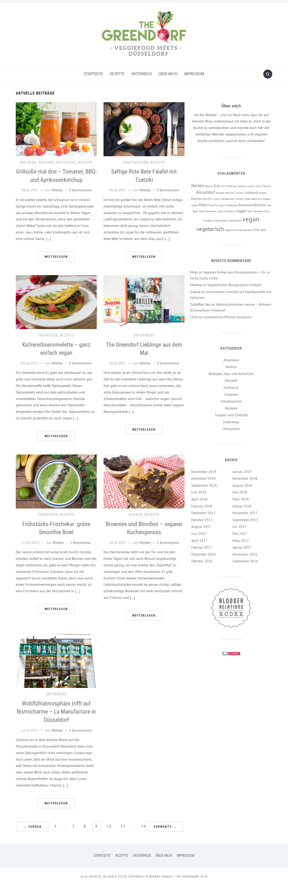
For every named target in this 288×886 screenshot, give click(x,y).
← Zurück (33, 826)
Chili (223, 186)
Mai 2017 (239, 533)
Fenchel (229, 192)
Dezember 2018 (203, 478)
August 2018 (242, 485)
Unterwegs (141, 73)
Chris (194, 317)
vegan (250, 219)
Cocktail (241, 186)
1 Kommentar (80, 542)
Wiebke (57, 190)
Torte (267, 211)
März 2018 (240, 499)
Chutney (231, 186)
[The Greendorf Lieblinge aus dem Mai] (144, 301)
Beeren (209, 186)
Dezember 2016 (203, 554)
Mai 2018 (239, 492)
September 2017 (245, 520)
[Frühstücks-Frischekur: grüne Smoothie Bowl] (56, 481)
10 (109, 826)
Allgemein (231, 360)
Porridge (219, 205)
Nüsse (194, 205)
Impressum (194, 73)
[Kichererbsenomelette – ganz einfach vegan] (56, 301)
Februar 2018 (201, 506)
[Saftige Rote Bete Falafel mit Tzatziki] (144, 129)
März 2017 (240, 540)
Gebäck (263, 192)
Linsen (216, 199)
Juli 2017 (239, 526)
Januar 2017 (241, 547)
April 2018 (199, 499)
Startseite (93, 73)
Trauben (207, 220)
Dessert (267, 186)
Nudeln (267, 199)
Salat (201, 211)
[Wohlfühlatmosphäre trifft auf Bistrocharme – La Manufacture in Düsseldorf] (56, 660)
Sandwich (210, 211)
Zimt (256, 230)
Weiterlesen (56, 256)
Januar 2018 (241, 506)
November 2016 (244, 554)
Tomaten (258, 211)
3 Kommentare (168, 542)
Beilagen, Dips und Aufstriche (48, 162)
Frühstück (48, 335)
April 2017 (199, 540)
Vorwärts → (165, 826)
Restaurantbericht (252, 205)
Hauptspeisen (135, 162)
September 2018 (204, 485)
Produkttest (231, 205)
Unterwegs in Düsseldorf (227, 220)
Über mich (168, 73)
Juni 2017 (198, 533)
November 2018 (244, 478)
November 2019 (203, 471)
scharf (220, 211)
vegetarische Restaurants (238, 230)
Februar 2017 (201, 547)
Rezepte (117, 73)
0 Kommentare (80, 190)
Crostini (251, 186)
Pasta (203, 204)
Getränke (231, 394)
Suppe (241, 210)
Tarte (249, 211)
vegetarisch (210, 229)
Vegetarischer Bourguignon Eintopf (234, 285)
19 (143, 826)
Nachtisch (257, 199)
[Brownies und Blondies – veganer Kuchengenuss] (144, 481)
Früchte (239, 192)
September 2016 (245, 561)
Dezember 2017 (203, 513)
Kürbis (207, 199)
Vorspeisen (231, 428)
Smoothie (229, 211)
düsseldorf (205, 192)
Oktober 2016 (202, 561)
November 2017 (244, 513)
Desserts (231, 380)
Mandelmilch (228, 199)
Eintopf (220, 192)
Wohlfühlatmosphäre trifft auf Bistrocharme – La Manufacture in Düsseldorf (56, 711)
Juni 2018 (198, 492)
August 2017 (201, 526)
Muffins (240, 199)
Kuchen (196, 199)
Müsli (248, 199)
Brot (217, 186)
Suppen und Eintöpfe (231, 415)
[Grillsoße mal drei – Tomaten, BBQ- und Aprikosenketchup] (56, 129)
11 (123, 826)
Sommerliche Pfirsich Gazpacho (227, 317)
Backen (135, 515)
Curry (259, 186)
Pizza (211, 205)
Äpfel (263, 230)
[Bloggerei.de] (231, 653)
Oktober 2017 (202, 520)
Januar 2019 (241, 471)
